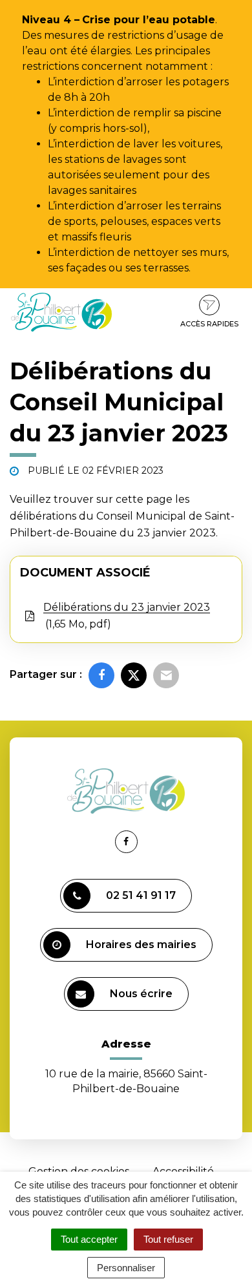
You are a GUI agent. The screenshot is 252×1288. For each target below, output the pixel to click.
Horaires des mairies (141, 944)
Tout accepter (89, 1239)
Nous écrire (141, 993)
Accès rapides (209, 323)
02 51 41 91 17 (141, 895)
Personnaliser (126, 1267)
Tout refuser (168, 1239)
